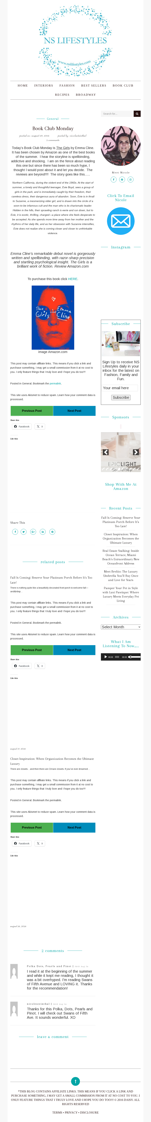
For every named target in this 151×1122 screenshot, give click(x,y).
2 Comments (52, 140)
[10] (138, 469)
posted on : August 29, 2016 (34, 135)
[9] (134, 469)
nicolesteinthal (39, 1004)
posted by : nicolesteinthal (72, 135)
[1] (103, 469)
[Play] (106, 657)
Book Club (123, 85)
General (53, 119)
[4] (115, 469)
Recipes (62, 94)
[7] (126, 469)
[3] (111, 469)
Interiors (43, 85)
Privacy (71, 1112)
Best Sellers (93, 85)
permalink (55, 383)
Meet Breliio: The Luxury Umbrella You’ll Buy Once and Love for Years (120, 576)
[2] (107, 469)
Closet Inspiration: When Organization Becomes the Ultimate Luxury (121, 538)
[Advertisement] (52, 479)
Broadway (86, 94)
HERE (72, 279)
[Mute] (130, 657)
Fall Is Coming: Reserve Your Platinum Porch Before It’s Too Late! (120, 522)
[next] (136, 452)
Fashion (67, 85)
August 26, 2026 (18, 926)
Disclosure (89, 1112)
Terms (57, 1112)
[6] (123, 469)
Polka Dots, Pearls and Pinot (50, 966)
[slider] (135, 656)
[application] (121, 657)
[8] (130, 469)
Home (23, 85)
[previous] (106, 452)
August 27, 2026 (18, 748)
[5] (119, 469)
